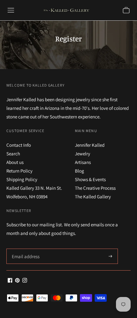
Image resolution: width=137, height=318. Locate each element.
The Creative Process (95, 188)
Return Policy (19, 171)
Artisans (83, 162)
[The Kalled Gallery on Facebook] (10, 281)
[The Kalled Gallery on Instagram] (24, 281)
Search (13, 154)
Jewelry (82, 154)
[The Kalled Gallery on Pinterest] (17, 281)
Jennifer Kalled (90, 145)
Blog (79, 171)
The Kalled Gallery (93, 197)
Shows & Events (90, 179)
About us (15, 162)
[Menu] (10, 10)
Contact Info (18, 145)
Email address (25, 248)
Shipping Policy (21, 179)
